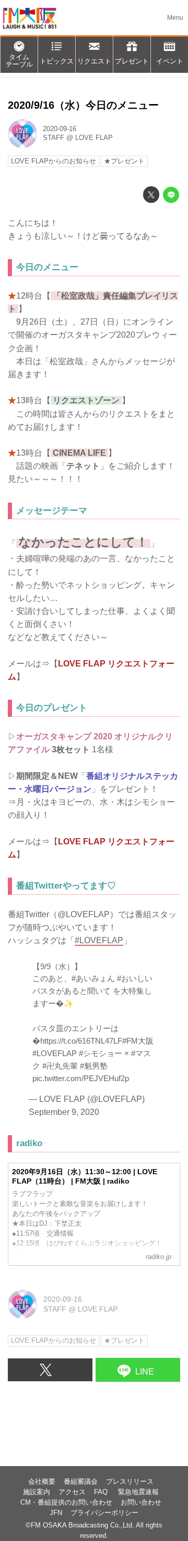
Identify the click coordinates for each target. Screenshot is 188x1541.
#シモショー (100, 1053)
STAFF (53, 138)
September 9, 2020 (64, 1112)
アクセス (72, 1492)
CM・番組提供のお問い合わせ (66, 1502)
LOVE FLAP (94, 138)
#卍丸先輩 (60, 1065)
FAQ (102, 1492)
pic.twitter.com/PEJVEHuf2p (80, 1078)
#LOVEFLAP (54, 1053)
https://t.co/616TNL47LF (81, 1040)
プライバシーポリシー (104, 1513)
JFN (56, 1513)
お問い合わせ (141, 1502)
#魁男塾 (94, 1065)
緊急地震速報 (138, 1492)
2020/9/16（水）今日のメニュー (83, 105)
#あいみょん (93, 978)
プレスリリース (130, 1481)
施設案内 (36, 1492)
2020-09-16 (59, 129)
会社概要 (41, 1481)
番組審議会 (81, 1481)
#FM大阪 (138, 1040)
